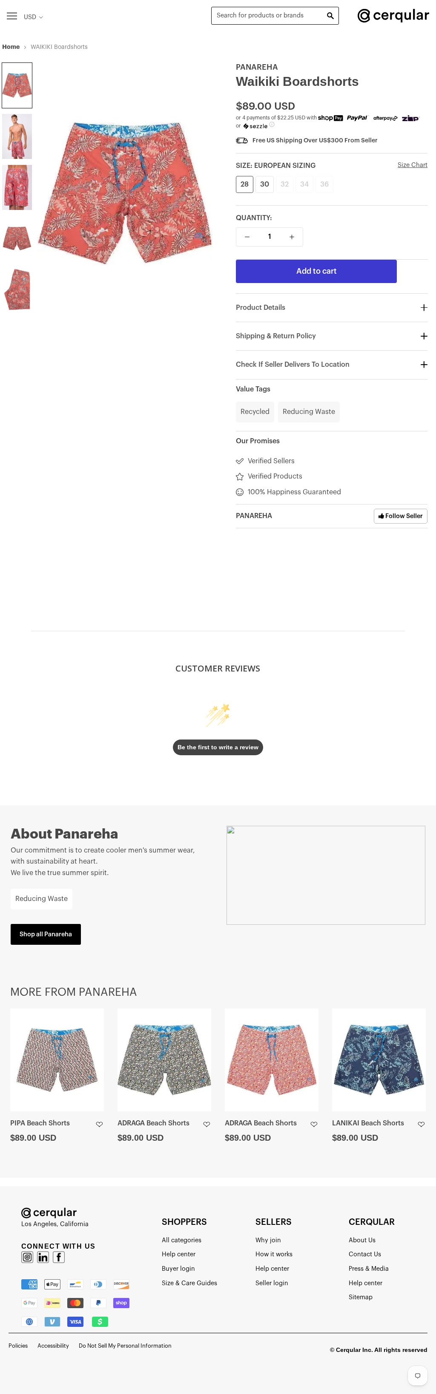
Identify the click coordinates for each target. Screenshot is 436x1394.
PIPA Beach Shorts (40, 1123)
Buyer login (178, 1269)
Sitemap (361, 1297)
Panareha (257, 67)
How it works (274, 1254)
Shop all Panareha (46, 934)
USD (30, 17)
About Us (362, 1240)
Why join (268, 1240)
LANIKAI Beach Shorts (368, 1123)
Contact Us (365, 1254)
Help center (178, 1254)
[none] (17, 85)
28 (245, 184)
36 (324, 184)
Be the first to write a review (218, 747)
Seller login (271, 1283)
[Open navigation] (12, 15)
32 (285, 184)
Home (11, 47)
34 (304, 184)
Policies (18, 1346)
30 (264, 184)
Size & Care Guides (189, 1283)
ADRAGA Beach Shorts (153, 1123)
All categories (181, 1240)
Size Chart (412, 165)
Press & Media (369, 1269)
